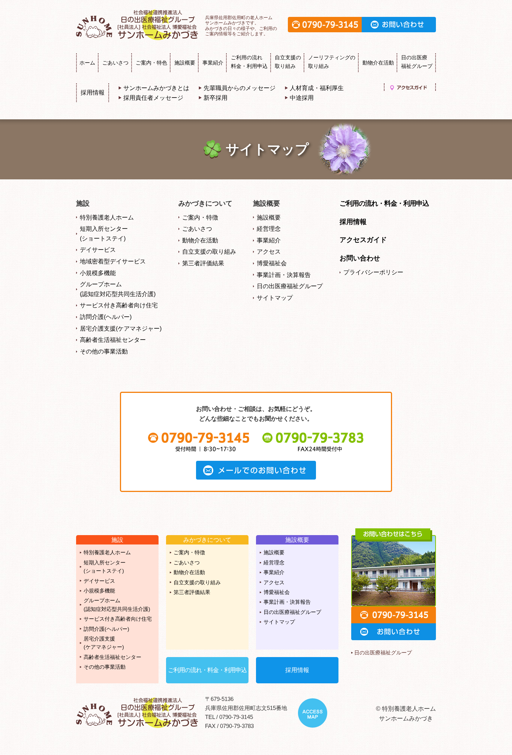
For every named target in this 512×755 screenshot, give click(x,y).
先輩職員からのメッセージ (239, 88)
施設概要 (184, 63)
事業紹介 (212, 63)
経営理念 (269, 229)
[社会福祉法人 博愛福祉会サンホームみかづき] (138, 712)
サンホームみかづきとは (156, 88)
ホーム (87, 63)
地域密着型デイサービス (113, 261)
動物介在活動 (378, 63)
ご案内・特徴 (200, 217)
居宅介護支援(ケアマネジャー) (121, 328)
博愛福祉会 (272, 263)
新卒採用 (216, 98)
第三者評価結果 (203, 263)
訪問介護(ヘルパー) (106, 317)
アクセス (269, 251)
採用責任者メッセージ (153, 98)
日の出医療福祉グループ (290, 286)
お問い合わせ (399, 24)
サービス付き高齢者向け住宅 (119, 305)
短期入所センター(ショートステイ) (104, 234)
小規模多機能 (98, 273)
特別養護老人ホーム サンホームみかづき (138, 24)
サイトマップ (275, 298)
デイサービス (98, 250)
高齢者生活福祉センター (113, 340)
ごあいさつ (115, 63)
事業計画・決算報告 (284, 275)
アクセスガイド (409, 87)
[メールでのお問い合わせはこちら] (256, 470)
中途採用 (302, 98)
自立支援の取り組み (209, 251)
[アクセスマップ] (312, 713)
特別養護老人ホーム (107, 217)
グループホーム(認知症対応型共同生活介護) (118, 289)
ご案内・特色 (151, 63)
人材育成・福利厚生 (317, 88)
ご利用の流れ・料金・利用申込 (384, 203)
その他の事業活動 (104, 351)
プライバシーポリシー (373, 272)
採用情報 (93, 92)
